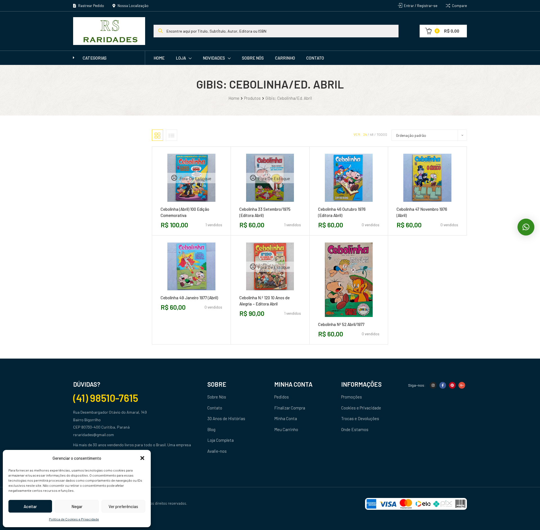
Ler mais (178, 203)
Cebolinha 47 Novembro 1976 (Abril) (422, 212)
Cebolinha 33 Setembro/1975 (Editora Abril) (265, 212)
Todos (382, 134)
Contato (315, 57)
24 (365, 134)
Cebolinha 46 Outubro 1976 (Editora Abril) (342, 212)
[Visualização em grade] (157, 135)
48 (372, 134)
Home (159, 57)
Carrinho (285, 57)
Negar (76, 506)
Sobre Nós (253, 57)
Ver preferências (123, 506)
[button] (142, 458)
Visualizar (204, 203)
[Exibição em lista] (171, 135)
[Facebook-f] (442, 385)
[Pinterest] (452, 385)
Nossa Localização (132, 5)
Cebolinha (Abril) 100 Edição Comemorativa (185, 212)
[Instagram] (433, 385)
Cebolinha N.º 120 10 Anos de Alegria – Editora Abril (264, 300)
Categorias (95, 57)
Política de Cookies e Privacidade (74, 519)
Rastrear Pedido (90, 5)
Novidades (214, 57)
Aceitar (30, 506)
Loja (181, 57)
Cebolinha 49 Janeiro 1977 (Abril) (189, 297)
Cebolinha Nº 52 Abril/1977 (341, 324)
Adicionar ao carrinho (336, 203)
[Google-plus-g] (461, 385)
